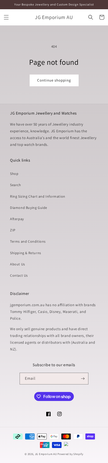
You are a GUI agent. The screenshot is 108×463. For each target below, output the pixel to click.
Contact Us (19, 275)
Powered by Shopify (70, 454)
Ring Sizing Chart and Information (37, 196)
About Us (17, 264)
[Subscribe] (82, 378)
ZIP (13, 230)
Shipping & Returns (25, 253)
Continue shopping (54, 80)
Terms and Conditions (28, 241)
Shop (14, 173)
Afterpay (17, 219)
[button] (6, 17)
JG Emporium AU (46, 454)
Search (15, 185)
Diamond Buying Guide (28, 207)
